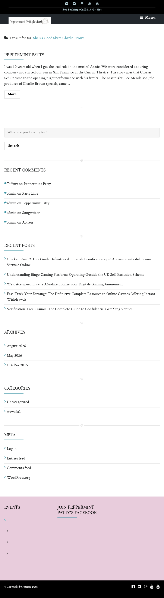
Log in (12, 449)
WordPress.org (18, 478)
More (12, 94)
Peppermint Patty (24, 54)
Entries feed (16, 458)
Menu (149, 18)
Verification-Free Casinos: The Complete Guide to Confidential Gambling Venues (69, 309)
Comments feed (19, 468)
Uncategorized (18, 402)
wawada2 (14, 412)
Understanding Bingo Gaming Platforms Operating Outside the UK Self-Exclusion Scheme (75, 275)
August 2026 (16, 346)
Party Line (30, 194)
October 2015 (17, 365)
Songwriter (31, 213)
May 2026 (14, 356)
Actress (27, 222)
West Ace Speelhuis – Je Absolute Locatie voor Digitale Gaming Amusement (65, 284)
